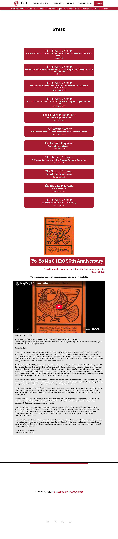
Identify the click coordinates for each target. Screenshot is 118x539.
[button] (28, 3)
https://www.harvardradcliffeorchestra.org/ (64, 407)
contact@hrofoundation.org (24, 432)
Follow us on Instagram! (68, 491)
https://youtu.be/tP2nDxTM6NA (25, 416)
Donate (98, 3)
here (85, 9)
